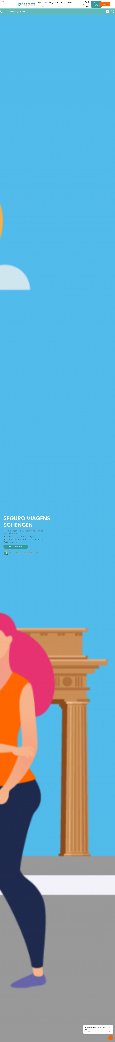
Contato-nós (43, 6)
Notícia (70, 3)
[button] (96, 4)
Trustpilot (3, 1)
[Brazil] (40, 2)
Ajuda (63, 3)
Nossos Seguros (50, 3)
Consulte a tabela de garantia (24, 552)
